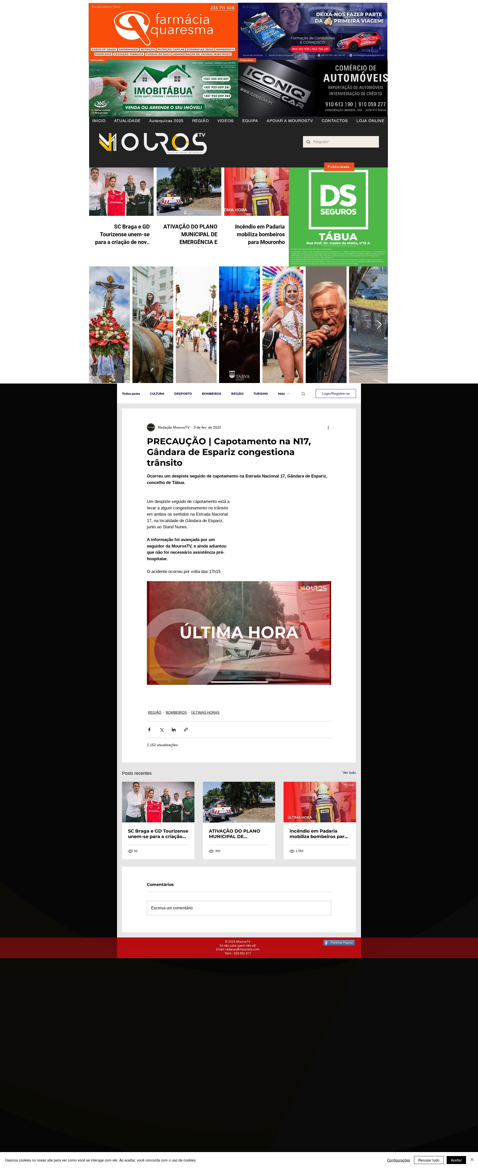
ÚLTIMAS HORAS (205, 712)
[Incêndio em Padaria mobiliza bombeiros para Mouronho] (320, 802)
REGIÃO (237, 393)
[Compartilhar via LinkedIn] (173, 729)
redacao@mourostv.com (242, 949)
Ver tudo (349, 773)
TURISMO (260, 393)
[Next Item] (379, 325)
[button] (200, 121)
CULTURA (157, 393)
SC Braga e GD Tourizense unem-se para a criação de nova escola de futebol (158, 833)
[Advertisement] (149, 993)
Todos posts (131, 393)
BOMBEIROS (211, 393)
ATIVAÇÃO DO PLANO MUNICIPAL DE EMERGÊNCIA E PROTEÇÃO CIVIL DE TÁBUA (234, 833)
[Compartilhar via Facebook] (149, 729)
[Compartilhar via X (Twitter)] (161, 729)
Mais (281, 393)
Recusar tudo (428, 1160)
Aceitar (456, 1160)
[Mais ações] (328, 427)
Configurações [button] (398, 1160)
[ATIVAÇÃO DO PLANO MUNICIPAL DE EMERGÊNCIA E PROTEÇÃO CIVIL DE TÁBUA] (239, 802)
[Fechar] (472, 1160)
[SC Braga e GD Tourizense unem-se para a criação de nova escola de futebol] (158, 802)
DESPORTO (183, 393)
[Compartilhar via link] (185, 729)
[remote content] (287, 527)
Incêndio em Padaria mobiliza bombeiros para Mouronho (318, 833)
